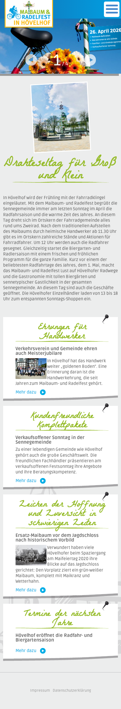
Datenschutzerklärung (72, 690)
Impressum (40, 690)
